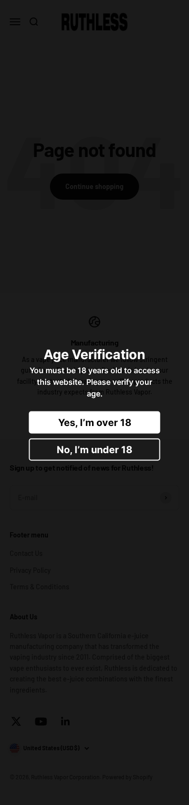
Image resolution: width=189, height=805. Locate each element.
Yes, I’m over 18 (94, 422)
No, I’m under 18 (94, 449)
